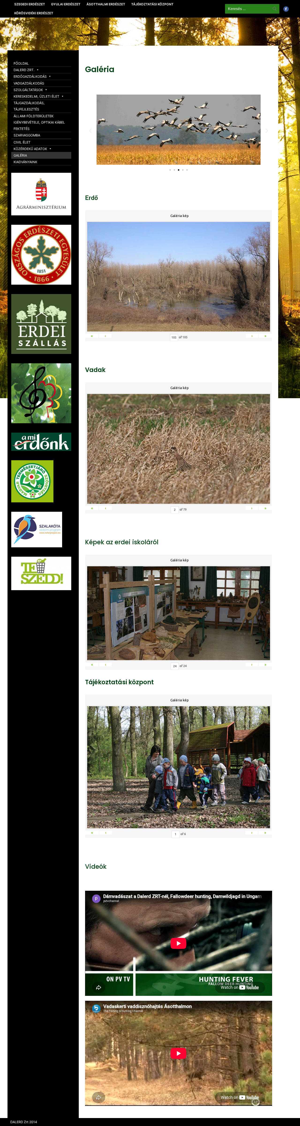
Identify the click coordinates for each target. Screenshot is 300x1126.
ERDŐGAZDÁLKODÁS (30, 76)
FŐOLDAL (21, 63)
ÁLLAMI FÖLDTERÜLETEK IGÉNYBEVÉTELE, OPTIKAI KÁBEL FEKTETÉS (39, 122)
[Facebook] (286, 9)
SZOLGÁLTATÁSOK (28, 90)
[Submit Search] (274, 8)
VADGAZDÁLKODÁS (29, 83)
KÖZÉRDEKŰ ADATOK (30, 149)
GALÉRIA (20, 155)
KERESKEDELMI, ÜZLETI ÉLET (36, 96)
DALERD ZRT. (24, 70)
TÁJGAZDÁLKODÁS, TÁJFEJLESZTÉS (29, 106)
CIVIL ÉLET (22, 142)
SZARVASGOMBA (27, 135)
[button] (170, 170)
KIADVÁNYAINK (25, 162)
